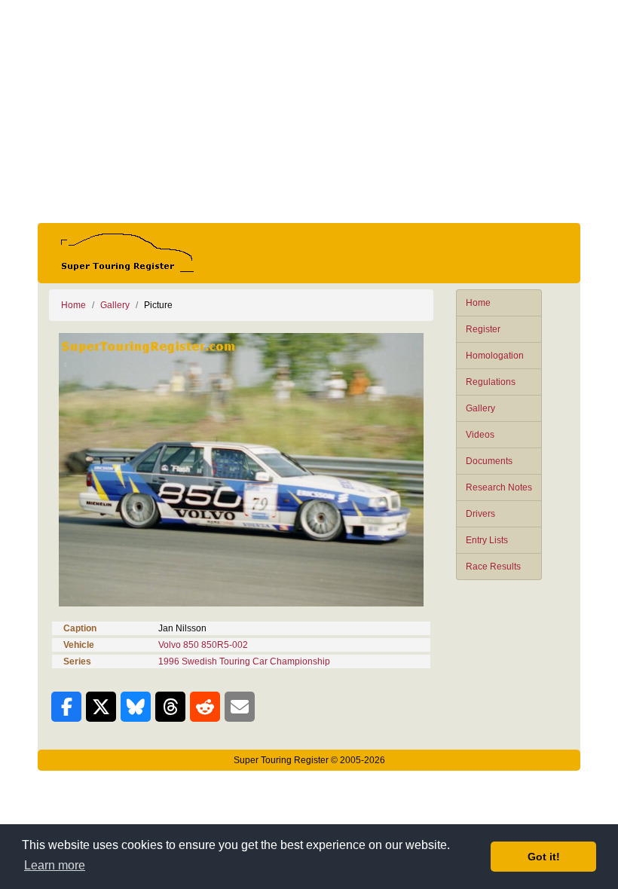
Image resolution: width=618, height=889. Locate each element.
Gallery (480, 408)
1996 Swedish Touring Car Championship (244, 661)
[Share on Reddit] (205, 707)
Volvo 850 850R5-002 (203, 645)
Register (483, 329)
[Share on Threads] (170, 707)
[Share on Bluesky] (136, 707)
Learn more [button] (54, 865)
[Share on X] (101, 707)
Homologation (495, 355)
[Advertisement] (309, 111)
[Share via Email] (240, 707)
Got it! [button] (544, 857)
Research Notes (499, 487)
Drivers (480, 514)
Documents (489, 461)
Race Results (493, 566)
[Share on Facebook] (66, 707)
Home (478, 303)
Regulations (491, 382)
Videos (480, 434)
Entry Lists (487, 540)
